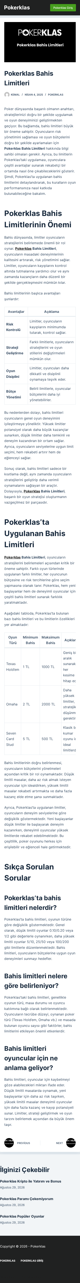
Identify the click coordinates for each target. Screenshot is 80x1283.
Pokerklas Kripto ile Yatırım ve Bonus (30, 1181)
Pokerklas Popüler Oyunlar (22, 1216)
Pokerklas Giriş (63, 7)
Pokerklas (17, 7)
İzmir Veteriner (30, 1277)
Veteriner (7, 1277)
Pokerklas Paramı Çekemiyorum (26, 1199)
